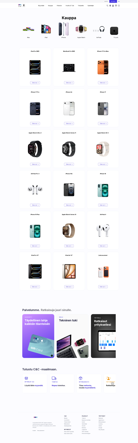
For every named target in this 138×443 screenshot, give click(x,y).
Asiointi (83, 425)
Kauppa (50, 5)
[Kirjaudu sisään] (113, 5)
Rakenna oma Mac (86, 420)
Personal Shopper (86, 433)
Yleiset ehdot (67, 422)
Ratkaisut (101, 418)
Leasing (100, 424)
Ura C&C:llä (66, 420)
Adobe (100, 425)
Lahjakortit (84, 429)
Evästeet (34, 430)
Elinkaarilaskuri (102, 422)
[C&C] (21, 5)
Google (100, 427)
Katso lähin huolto (68, 433)
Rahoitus (84, 427)
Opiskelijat (84, 424)
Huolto (83, 422)
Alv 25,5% (113, 1)
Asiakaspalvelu (67, 425)
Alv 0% (106, 1)
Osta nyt (34, 82)
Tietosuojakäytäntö (40, 430)
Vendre (42, 424)
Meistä (65, 418)
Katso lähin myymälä (69, 431)
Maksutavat (67, 424)
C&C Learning (85, 431)
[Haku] (107, 5)
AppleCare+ (101, 420)
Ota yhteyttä (101, 429)
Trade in (84, 418)
